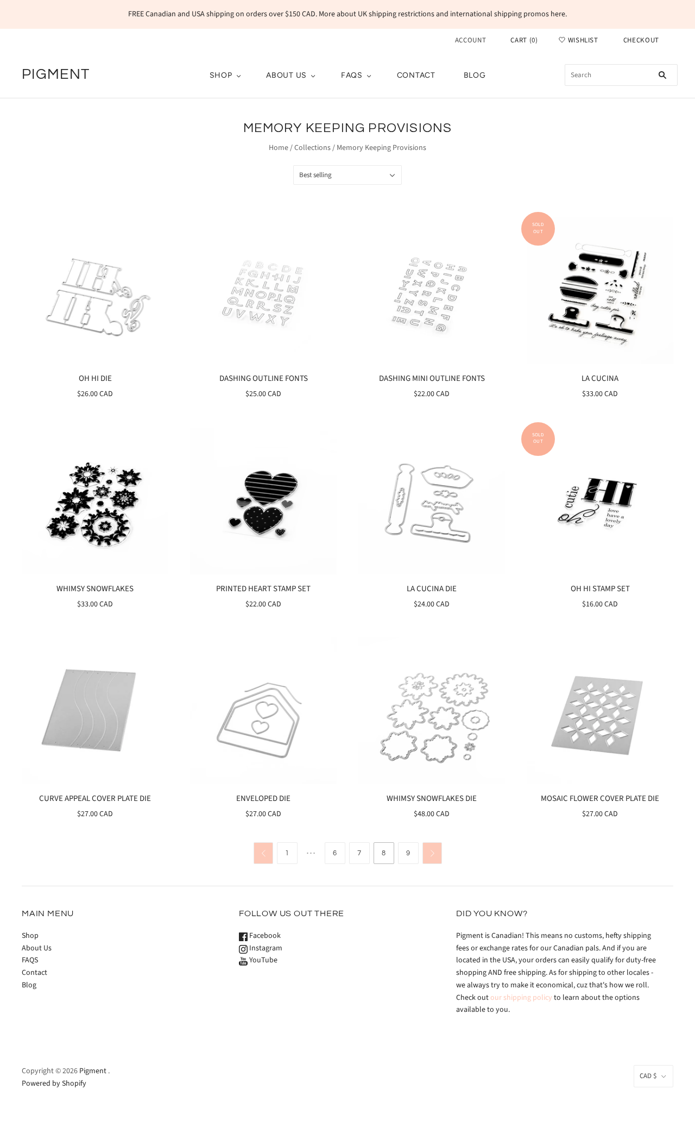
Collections (312, 147)
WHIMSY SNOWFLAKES (95, 588)
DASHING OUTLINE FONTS (263, 378)
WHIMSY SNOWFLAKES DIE (432, 798)
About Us (286, 75)
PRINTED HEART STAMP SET (263, 588)
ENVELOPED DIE (263, 798)
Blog (475, 75)
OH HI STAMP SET (600, 588)
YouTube (262, 960)
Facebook (264, 935)
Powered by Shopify (54, 1083)
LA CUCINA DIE (432, 588)
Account (470, 40)
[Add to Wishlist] (159, 227)
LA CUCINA (600, 378)
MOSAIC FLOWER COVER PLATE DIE (600, 798)
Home (278, 147)
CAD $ (648, 1076)
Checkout (641, 40)
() (524, 40)
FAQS (352, 75)
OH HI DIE (95, 378)
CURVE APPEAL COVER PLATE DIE (95, 798)
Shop (221, 75)
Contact (416, 75)
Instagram (265, 948)
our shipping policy (521, 997)
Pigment (92, 1071)
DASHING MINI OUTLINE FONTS (432, 378)
